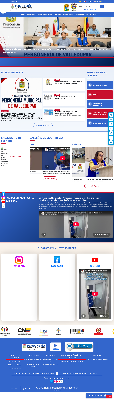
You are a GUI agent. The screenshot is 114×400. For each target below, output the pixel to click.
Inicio (23, 14)
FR (91, 1)
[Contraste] (111, 133)
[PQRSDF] (111, 124)
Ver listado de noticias (42, 125)
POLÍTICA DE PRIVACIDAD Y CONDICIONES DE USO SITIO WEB (34, 374)
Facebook (57, 266)
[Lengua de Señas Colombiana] (111, 115)
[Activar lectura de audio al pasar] (111, 119)
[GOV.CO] (27, 388)
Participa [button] (93, 14)
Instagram (19, 266)
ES (80, 1)
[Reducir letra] (111, 138)
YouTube (95, 266)
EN (86, 1)
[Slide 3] (60, 55)
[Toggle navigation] (3, 14)
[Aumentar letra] (111, 142)
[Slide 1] (54, 55)
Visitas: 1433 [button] (57, 390)
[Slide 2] (57, 55)
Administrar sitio (91, 9)
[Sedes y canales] (111, 129)
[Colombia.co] (14, 388)
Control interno (82, 14)
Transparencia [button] (68, 14)
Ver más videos (50, 178)
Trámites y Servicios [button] (45, 14)
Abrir (109, 397)
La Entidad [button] (31, 14)
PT (101, 1)
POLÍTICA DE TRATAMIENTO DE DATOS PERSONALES (80, 374)
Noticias (58, 14)
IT (96, 1)
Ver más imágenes (93, 186)
